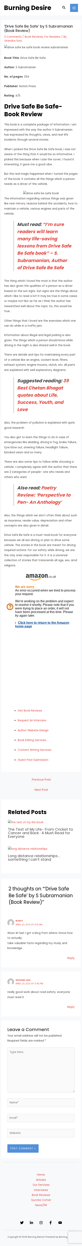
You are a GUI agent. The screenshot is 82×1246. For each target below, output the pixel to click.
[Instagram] (41, 1222)
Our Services (41, 1185)
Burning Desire (27, 7)
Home (41, 1175)
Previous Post (41, 780)
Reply (71, 958)
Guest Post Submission (33, 760)
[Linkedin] (31, 1222)
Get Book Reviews (30, 711)
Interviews (41, 1190)
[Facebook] (50, 1222)
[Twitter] (22, 1222)
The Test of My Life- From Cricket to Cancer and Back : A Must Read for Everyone (40, 833)
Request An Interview (32, 720)
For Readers (52, 37)
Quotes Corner (41, 1200)
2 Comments (13, 37)
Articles (41, 1180)
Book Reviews (34, 37)
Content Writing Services (34, 750)
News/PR (41, 1205)
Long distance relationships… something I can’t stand (34, 857)
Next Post (41, 790)
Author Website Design (33, 730)
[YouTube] (60, 1222)
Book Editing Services (32, 740)
